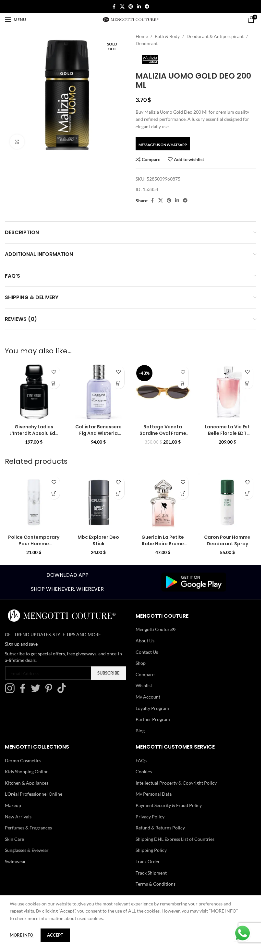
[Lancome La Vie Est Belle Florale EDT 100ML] (227, 392)
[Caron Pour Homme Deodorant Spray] (227, 502)
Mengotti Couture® (155, 629)
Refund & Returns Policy (160, 827)
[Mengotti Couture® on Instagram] (11, 691)
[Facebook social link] (114, 6)
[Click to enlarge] (17, 141)
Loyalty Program (152, 708)
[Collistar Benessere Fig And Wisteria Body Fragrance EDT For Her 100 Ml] (98, 392)
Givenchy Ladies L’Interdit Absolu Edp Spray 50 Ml (33, 433)
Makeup (13, 805)
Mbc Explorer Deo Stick (98, 540)
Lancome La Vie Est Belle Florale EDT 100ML (227, 433)
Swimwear (15, 861)
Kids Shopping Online (26, 771)
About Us (145, 640)
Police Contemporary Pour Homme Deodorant (33, 543)
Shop (141, 663)
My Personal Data (154, 794)
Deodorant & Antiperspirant (215, 36)
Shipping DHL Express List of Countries (175, 839)
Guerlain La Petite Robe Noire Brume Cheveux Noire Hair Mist (162, 547)
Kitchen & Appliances (26, 783)
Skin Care (14, 839)
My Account (148, 697)
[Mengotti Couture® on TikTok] (63, 691)
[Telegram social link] (147, 6)
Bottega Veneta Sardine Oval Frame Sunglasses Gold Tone (162, 436)
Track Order (148, 861)
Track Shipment (151, 873)
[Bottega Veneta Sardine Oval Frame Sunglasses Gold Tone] (163, 392)
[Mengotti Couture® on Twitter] (37, 691)
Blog (140, 730)
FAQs (141, 760)
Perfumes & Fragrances (28, 827)
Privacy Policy (150, 816)
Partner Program (153, 719)
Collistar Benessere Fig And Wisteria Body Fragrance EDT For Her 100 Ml (98, 436)
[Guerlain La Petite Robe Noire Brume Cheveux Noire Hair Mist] (163, 502)
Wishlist (144, 685)
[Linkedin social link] (139, 6)
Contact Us (147, 652)
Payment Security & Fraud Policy (169, 805)
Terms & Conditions (155, 884)
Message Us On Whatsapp (163, 145)
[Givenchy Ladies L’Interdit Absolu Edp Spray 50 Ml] (34, 392)
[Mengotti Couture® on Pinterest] (50, 691)
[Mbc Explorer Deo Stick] (98, 502)
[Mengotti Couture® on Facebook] (24, 691)
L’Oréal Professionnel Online (33, 794)
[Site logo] (131, 19)
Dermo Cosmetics (23, 760)
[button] (54, 383)
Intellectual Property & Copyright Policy (176, 783)
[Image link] (193, 581)
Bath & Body (167, 36)
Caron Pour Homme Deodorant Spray (227, 540)
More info (22, 935)
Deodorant (147, 43)
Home (142, 36)
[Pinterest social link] (131, 6)
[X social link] (122, 6)
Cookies (144, 771)
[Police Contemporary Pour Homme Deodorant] (34, 502)
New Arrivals (18, 816)
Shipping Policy (151, 850)
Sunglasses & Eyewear (27, 850)
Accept (55, 935)
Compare (145, 674)
